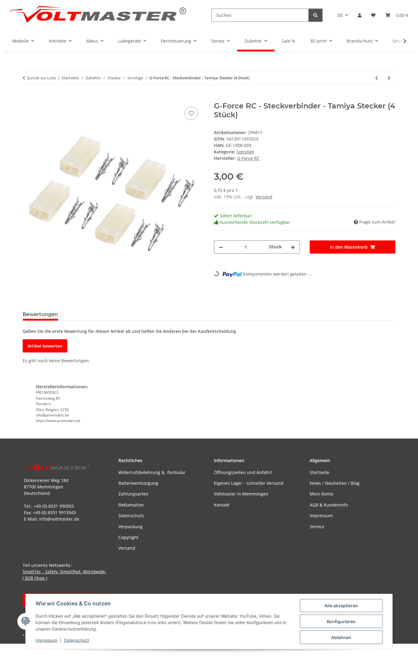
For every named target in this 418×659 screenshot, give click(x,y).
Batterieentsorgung (138, 483)
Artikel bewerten (45, 346)
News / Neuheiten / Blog (335, 483)
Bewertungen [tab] (40, 314)
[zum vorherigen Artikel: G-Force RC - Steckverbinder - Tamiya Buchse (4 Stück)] (376, 78)
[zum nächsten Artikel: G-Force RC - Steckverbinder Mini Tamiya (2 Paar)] (389, 78)
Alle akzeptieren (341, 605)
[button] (359, 15)
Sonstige (245, 152)
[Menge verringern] (221, 247)
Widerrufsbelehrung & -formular (151, 472)
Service (317, 526)
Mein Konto (321, 494)
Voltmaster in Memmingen (241, 494)
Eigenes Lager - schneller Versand (248, 483)
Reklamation (131, 505)
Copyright (128, 537)
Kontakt (222, 505)
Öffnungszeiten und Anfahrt (243, 472)
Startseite (319, 472)
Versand (264, 197)
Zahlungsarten (133, 494)
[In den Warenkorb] (27, 98)
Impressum (46, 640)
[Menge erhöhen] (293, 247)
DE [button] (340, 15)
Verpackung (130, 526)
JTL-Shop (386, 651)
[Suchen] (315, 15)
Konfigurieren (341, 621)
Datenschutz (76, 640)
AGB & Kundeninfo (329, 505)
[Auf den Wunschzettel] (191, 113)
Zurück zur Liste (41, 78)
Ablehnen (341, 637)
